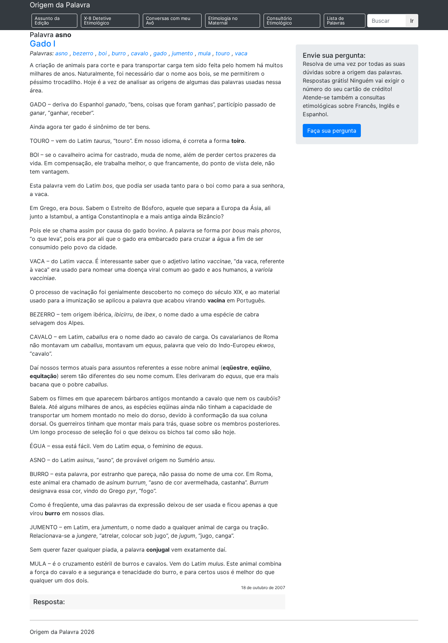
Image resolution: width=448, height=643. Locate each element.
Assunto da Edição (47, 20)
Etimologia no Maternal (223, 20)
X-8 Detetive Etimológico (97, 20)
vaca (241, 53)
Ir (412, 20)
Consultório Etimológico (279, 20)
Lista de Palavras (336, 20)
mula (204, 53)
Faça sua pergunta (331, 130)
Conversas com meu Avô (168, 20)
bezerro (83, 53)
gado (160, 53)
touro (223, 53)
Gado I (42, 44)
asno (61, 53)
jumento (182, 53)
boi (102, 53)
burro (119, 53)
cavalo (139, 53)
